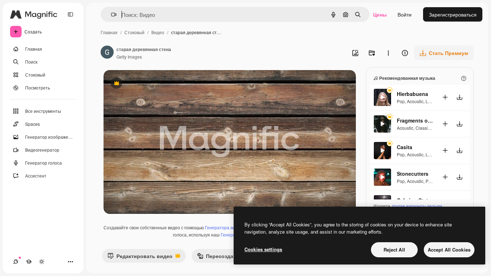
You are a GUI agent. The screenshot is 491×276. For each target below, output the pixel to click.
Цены (380, 14)
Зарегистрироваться (453, 14)
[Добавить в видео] (445, 97)
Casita (404, 147)
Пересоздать (218, 257)
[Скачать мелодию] (459, 97)
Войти (405, 14)
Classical (424, 128)
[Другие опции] (388, 53)
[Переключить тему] (41, 261)
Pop (401, 101)
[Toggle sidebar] (70, 14)
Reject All (394, 249)
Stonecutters (412, 173)
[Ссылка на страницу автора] (107, 53)
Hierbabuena (412, 93)
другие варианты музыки (416, 206)
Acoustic (415, 101)
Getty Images (129, 57)
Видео (157, 32)
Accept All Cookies (449, 249)
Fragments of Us (415, 120)
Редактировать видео (140, 257)
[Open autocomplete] (111, 14)
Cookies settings (263, 249)
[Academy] (29, 261)
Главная (109, 32)
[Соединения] (16, 261)
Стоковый (134, 32)
